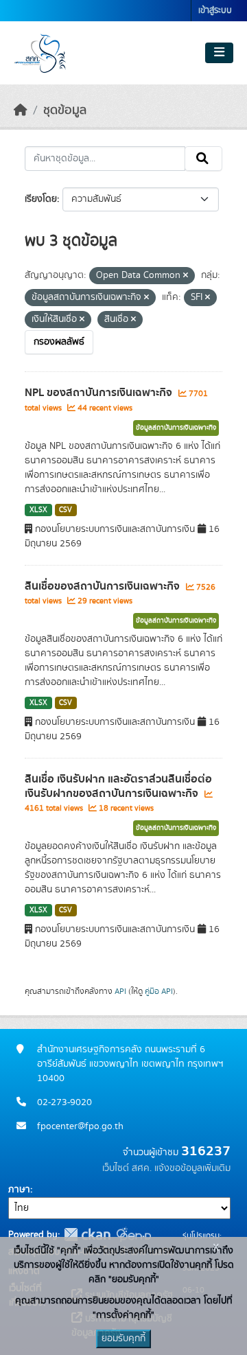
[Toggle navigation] (219, 53)
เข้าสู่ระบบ (215, 10)
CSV (65, 510)
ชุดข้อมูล (64, 110)
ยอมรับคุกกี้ (123, 1338)
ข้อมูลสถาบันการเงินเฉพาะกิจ (176, 427)
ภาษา (19, 1189)
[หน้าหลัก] (20, 110)
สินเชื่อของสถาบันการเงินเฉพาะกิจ (104, 586)
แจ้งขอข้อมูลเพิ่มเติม (192, 1168)
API (120, 991)
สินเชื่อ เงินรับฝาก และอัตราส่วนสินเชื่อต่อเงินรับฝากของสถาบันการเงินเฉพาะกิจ (118, 786)
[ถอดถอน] (185, 275)
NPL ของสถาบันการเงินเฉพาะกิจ (100, 393)
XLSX (38, 510)
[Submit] (203, 158)
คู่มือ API (159, 991)
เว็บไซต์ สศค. (127, 1168)
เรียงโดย (41, 199)
